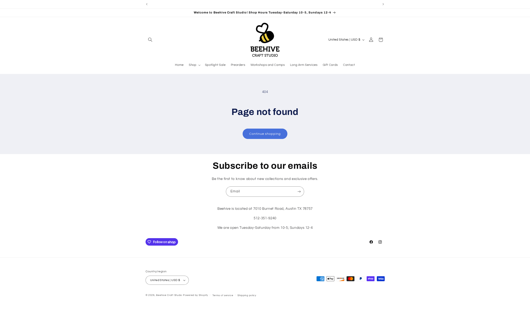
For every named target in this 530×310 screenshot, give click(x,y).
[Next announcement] (383, 4)
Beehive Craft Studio (169, 295)
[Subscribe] (299, 191)
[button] (150, 40)
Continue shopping (265, 133)
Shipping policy (246, 295)
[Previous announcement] (146, 4)
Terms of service (222, 295)
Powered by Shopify (195, 295)
